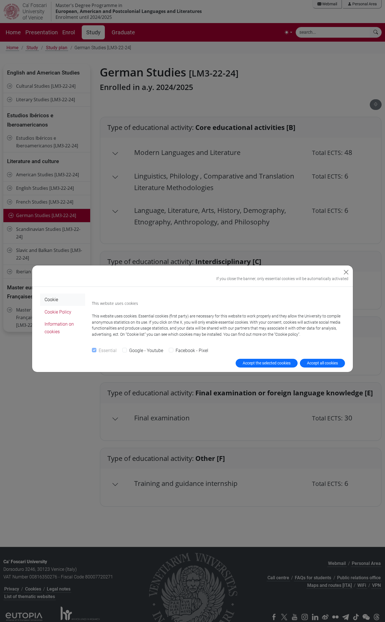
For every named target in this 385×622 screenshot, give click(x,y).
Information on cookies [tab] (59, 327)
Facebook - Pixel (192, 350)
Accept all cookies (322, 363)
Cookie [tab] (51, 299)
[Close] (346, 272)
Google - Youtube (146, 350)
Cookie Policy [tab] (58, 312)
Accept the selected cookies (267, 363)
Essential (108, 350)
